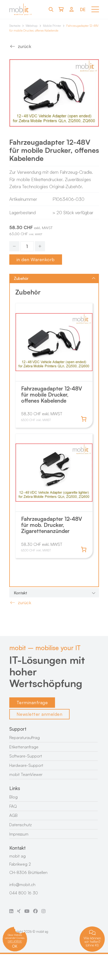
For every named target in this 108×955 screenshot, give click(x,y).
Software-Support (25, 755)
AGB (13, 815)
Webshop (31, 26)
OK (14, 946)
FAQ (13, 806)
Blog (13, 796)
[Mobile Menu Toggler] (95, 9)
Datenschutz (20, 824)
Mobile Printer (52, 26)
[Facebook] (35, 911)
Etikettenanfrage (23, 746)
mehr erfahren (15, 940)
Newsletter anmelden (40, 714)
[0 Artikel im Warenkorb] (61, 9)
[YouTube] (26, 911)
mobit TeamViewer (25, 774)
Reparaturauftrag (24, 737)
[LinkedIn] (11, 911)
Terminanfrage (32, 702)
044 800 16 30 (23, 892)
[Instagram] (43, 911)
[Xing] (19, 911)
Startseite (14, 26)
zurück (24, 46)
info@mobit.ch (22, 884)
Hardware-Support (26, 765)
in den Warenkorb (36, 259)
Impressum (18, 834)
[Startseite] (20, 9)
